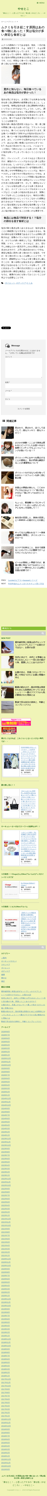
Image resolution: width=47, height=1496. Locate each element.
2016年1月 (5, 1456)
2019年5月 (5, 1322)
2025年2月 (5, 1092)
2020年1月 (5, 1296)
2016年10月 (6, 1426)
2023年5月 (5, 1162)
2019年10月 (6, 1306)
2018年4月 (5, 1366)
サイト (7, 399)
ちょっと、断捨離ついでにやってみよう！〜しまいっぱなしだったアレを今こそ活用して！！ (30, 505)
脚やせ (4, 978)
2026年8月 (5, 1032)
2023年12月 (6, 1139)
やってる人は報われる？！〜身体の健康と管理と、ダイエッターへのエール (30, 535)
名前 (7, 382)
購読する (8, 628)
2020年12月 (6, 1259)
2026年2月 (5, 1052)
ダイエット (10, 283)
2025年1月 (5, 1095)
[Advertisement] (20, 305)
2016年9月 (5, 1429)
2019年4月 (5, 1326)
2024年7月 (5, 1115)
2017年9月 (5, 1389)
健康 (3, 975)
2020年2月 (5, 1292)
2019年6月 (5, 1319)
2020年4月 (5, 1286)
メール (8, 391)
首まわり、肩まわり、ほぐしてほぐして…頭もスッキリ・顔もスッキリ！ (30, 430)
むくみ (30, 283)
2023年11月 (6, 1142)
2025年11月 (6, 1062)
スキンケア (5, 965)
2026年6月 (5, 1038)
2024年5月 (5, 1122)
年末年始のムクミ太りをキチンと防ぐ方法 (26, 584)
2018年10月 (6, 1346)
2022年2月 (5, 1212)
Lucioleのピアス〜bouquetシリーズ (22, 580)
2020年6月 (5, 1279)
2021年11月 (6, 1222)
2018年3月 (5, 1369)
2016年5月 (5, 1443)
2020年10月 (6, 1266)
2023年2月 (5, 1172)
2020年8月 (5, 1272)
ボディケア (21, 283)
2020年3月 (5, 1289)
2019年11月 (6, 1302)
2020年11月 (6, 1262)
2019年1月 (5, 1336)
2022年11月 (6, 1182)
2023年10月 (6, 1145)
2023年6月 (5, 1159)
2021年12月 (6, 1219)
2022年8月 (5, 1192)
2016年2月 (5, 1453)
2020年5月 (5, 1282)
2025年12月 (6, 1058)
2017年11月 (6, 1382)
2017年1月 (5, 1416)
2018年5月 (5, 1362)
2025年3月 (5, 1088)
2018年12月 (6, 1339)
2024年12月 (6, 1098)
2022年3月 (5, 1209)
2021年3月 (5, 1249)
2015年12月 (6, 1459)
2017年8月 (5, 1393)
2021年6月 (5, 1239)
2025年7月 (5, 1075)
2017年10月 (6, 1386)
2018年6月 (5, 1359)
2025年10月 (6, 1065)
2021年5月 (5, 1242)
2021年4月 (5, 1245)
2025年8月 (5, 1072)
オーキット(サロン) (9, 961)
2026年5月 (5, 1042)
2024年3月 (5, 1129)
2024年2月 (5, 1132)
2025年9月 (5, 1068)
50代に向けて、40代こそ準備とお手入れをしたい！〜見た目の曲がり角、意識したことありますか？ (30, 659)
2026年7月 (5, 1035)
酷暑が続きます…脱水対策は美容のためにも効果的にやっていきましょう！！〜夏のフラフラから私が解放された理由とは (23, 1014)
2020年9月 (5, 1269)
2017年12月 (6, 1379)
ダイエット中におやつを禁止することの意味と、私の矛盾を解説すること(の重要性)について (30, 460)
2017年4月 (5, 1406)
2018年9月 (5, 1349)
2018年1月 (5, 1376)
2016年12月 (6, 1419)
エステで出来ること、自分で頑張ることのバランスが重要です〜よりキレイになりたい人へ (30, 550)
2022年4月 (5, 1205)
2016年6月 (5, 1439)
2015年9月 (5, 1469)
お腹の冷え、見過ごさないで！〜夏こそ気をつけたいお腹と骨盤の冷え (30, 674)
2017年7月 (5, 1396)
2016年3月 (5, 1449)
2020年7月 (5, 1276)
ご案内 (4, 958)
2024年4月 (5, 1125)
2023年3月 (5, 1169)
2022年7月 (5, 1195)
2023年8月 (5, 1152)
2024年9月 (5, 1108)
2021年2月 (5, 1252)
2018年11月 (6, 1342)
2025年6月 (5, 1078)
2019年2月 (5, 1332)
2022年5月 (5, 1202)
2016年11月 (6, 1423)
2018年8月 (5, 1352)
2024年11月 (6, 1102)
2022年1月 (5, 1215)
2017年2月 (5, 1413)
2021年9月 (5, 1229)
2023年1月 (5, 1175)
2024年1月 (5, 1135)
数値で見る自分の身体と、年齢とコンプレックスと (21, 1021)
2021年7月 (5, 1235)
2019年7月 (5, 1316)
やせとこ (23, 8)
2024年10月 (6, 1105)
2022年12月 (6, 1179)
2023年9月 (5, 1149)
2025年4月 (5, 1085)
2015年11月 (6, 1463)
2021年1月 (5, 1256)
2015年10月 (6, 1466)
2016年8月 (5, 1433)
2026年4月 (5, 1045)
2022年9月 (5, 1189)
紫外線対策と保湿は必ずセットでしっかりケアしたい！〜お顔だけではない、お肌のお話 (30, 644)
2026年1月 (5, 1055)
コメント (8, 357)
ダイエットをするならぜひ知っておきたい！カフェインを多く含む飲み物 (30, 475)
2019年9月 (5, 1309)
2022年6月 (5, 1199)
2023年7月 (5, 1155)
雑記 (3, 981)
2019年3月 (5, 1329)
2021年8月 (5, 1232)
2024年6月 (5, 1118)
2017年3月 (5, 1409)
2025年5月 (5, 1082)
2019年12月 (6, 1299)
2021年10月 (6, 1225)
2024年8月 (5, 1112)
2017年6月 (5, 1399)
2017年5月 (5, 1403)
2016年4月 (5, 1446)
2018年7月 (5, 1356)
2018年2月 (5, 1372)
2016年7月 (5, 1436)
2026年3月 (5, 1048)
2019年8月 (5, 1312)
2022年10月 (6, 1185)
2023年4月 (5, 1165)
